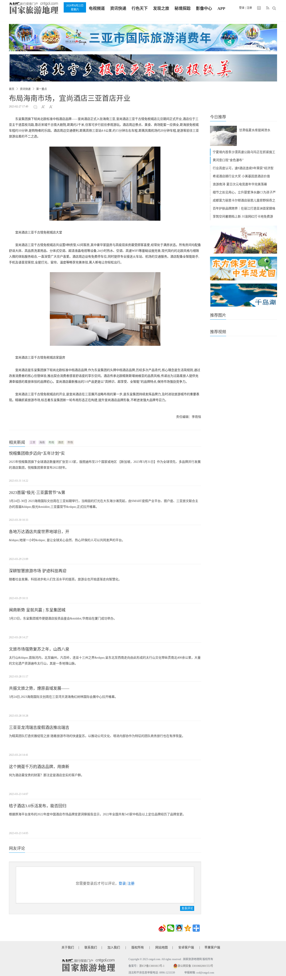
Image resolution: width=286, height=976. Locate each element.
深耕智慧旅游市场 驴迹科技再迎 (37, 571)
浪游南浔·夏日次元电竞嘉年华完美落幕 (240, 184)
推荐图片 (218, 315)
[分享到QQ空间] (187, 928)
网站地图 (161, 947)
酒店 (60, 442)
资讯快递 (118, 8)
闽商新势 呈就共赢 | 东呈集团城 (37, 610)
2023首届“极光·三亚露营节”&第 (37, 492)
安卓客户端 (186, 947)
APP (221, 8)
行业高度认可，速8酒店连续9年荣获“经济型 (243, 168)
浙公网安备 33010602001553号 (195, 965)
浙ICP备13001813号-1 (151, 965)
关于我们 (67, 947)
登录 (241, 7)
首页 (11, 89)
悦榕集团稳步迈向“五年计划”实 (37, 453)
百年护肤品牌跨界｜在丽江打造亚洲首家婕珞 (244, 208)
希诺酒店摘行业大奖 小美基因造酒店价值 (241, 176)
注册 (249, 7)
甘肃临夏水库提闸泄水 (254, 130)
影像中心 (204, 8)
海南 (42, 442)
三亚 (32, 442)
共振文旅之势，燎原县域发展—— (39, 688)
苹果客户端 (212, 947)
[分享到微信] (170, 928)
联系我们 (90, 947)
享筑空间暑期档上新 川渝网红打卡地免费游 (243, 216)
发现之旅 (161, 8)
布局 (51, 442)
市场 (70, 442)
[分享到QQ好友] (179, 928)
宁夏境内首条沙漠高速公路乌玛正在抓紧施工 (244, 152)
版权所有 (137, 947)
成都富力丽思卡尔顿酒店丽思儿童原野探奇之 (244, 200)
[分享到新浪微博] (162, 928)
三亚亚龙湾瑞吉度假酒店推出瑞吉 (39, 727)
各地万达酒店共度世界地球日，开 (39, 532)
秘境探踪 (183, 8)
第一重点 (41, 89)
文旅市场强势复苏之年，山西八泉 (39, 649)
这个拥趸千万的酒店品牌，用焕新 (39, 767)
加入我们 (113, 947)
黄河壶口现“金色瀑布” (228, 160)
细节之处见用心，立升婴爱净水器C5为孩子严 (244, 192)
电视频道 (97, 8)
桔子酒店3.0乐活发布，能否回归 (37, 806)
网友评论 (17, 848)
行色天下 (140, 8)
